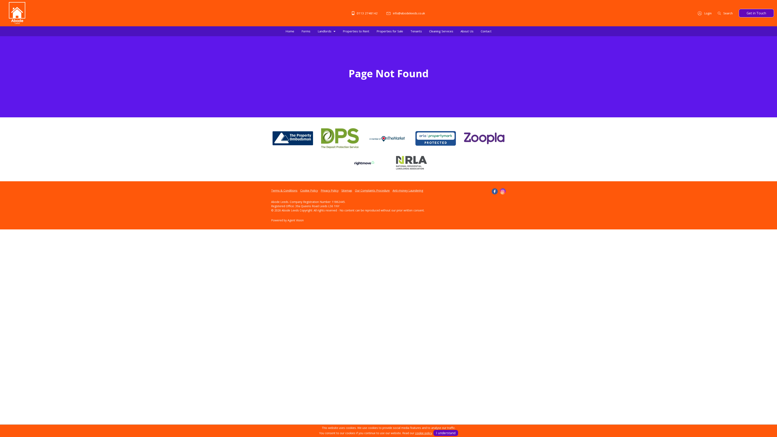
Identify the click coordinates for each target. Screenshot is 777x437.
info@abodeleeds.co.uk (408, 13)
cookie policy (423, 433)
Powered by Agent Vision (287, 220)
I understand (445, 433)
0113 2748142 (367, 13)
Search (728, 13)
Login (707, 13)
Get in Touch (756, 13)
